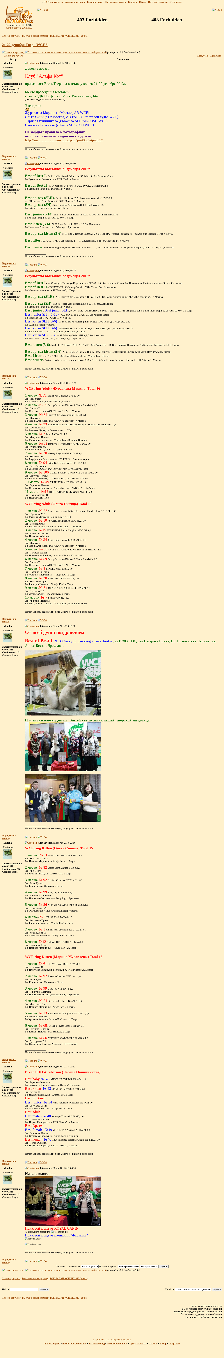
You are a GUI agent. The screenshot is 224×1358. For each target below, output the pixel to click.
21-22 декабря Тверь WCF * (25, 45)
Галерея (132, 2)
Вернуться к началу (9, 157)
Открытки (176, 2)
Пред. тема (202, 56)
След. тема (215, 56)
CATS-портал (51, 2)
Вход (219, 10)
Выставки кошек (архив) (35, 36)
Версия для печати (13, 56)
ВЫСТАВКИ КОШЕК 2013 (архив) (68, 36)
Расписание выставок (73, 2)
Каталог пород (95, 2)
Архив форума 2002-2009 (19, 27)
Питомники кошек (115, 2)
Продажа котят (138, 1343)
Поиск (44, 10)
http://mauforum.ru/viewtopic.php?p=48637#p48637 (64, 140)
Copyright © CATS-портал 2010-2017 (112, 1339)
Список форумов (11, 36)
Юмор (142, 2)
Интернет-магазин (158, 2)
